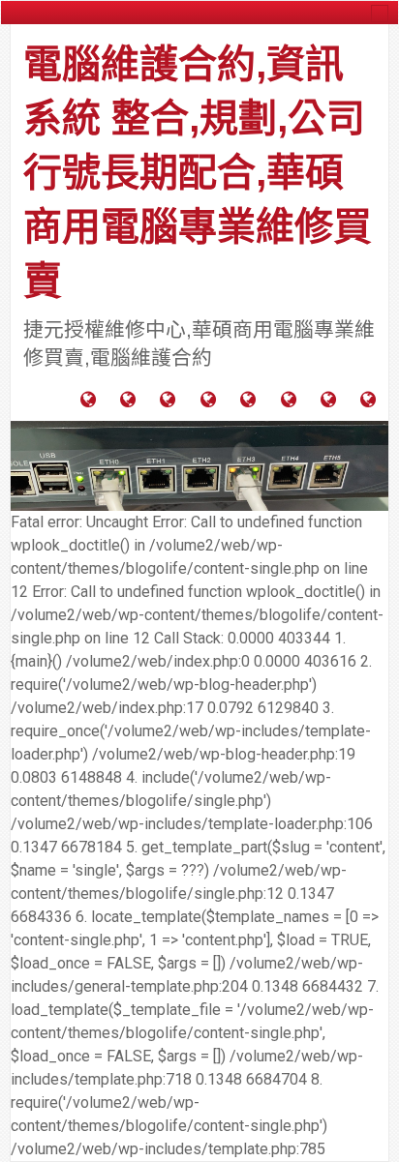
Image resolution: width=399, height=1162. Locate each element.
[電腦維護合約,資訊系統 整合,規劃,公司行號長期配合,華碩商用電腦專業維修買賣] (199, 465)
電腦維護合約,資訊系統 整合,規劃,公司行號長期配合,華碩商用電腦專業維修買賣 (197, 172)
